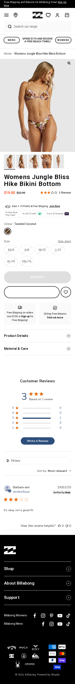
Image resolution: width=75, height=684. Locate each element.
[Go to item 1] (9, 162)
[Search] (8, 26)
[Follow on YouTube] (60, 615)
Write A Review (37, 441)
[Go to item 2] (21, 162)
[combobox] (41, 26)
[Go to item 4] (46, 162)
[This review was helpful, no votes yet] (59, 526)
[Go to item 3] (34, 162)
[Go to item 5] (58, 162)
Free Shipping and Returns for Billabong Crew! (35, 3)
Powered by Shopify (48, 674)
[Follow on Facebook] (34, 615)
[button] (6, 15)
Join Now (54, 206)
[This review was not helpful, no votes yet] (66, 526)
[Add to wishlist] (66, 292)
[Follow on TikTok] (68, 615)
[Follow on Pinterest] (51, 615)
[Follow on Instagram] (43, 615)
